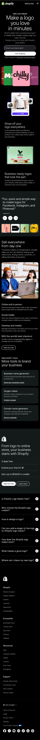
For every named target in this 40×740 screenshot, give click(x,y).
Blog (4, 650)
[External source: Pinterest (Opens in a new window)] (32, 730)
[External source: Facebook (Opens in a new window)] (4, 730)
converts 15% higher (22, 339)
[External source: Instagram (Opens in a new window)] (18, 730)
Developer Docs (9, 623)
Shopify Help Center (10, 681)
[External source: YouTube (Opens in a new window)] (14, 730)
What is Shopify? (9, 592)
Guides (5, 658)
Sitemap (6, 722)
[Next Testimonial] (16, 218)
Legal (5, 714)
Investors (6, 603)
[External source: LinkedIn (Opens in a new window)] (28, 730)
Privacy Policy (8, 718)
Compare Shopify (9, 654)
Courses (6, 662)
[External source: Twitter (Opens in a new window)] (9, 730)
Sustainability (7, 611)
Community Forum (9, 685)
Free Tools (7, 665)
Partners (6, 634)
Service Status (8, 693)
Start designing (20, 54)
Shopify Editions (9, 596)
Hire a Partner (8, 689)
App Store (6, 631)
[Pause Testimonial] (10, 218)
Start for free (29, 3)
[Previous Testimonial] (5, 218)
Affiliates (6, 638)
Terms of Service (9, 710)
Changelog (7, 669)
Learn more (23, 484)
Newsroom (7, 607)
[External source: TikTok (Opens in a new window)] (23, 730)
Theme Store (7, 627)
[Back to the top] (5, 578)
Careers (6, 599)
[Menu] (37, 3)
